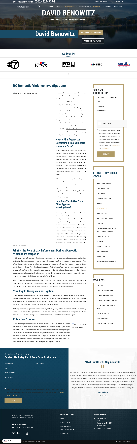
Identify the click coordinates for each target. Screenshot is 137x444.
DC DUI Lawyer (65, 422)
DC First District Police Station (107, 300)
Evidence (100, 241)
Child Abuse (101, 193)
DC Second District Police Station (106, 307)
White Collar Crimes (67, 430)
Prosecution (101, 256)
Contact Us (118, 6)
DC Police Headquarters (105, 295)
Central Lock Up (102, 285)
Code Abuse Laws (103, 189)
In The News (107, 6)
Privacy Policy (105, 148)
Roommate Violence (104, 184)
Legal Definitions (103, 313)
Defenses (100, 223)
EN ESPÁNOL (119, 2)
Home (51, 6)
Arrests (99, 203)
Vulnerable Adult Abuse (105, 218)
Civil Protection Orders (104, 198)
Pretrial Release (102, 251)
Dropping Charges (103, 236)
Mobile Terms (116, 145)
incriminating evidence (57, 298)
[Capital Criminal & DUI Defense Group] (22, 7)
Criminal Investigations (105, 290)
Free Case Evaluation (93, 41)
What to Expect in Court (105, 323)
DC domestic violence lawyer (76, 129)
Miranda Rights (102, 318)
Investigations (102, 208)
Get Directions (101, 425)
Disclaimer (118, 441)
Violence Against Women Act (107, 261)
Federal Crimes (84, 6)
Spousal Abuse (102, 213)
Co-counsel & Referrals (91, 33)
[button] (12, 441)
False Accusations (103, 246)
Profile (58, 6)
